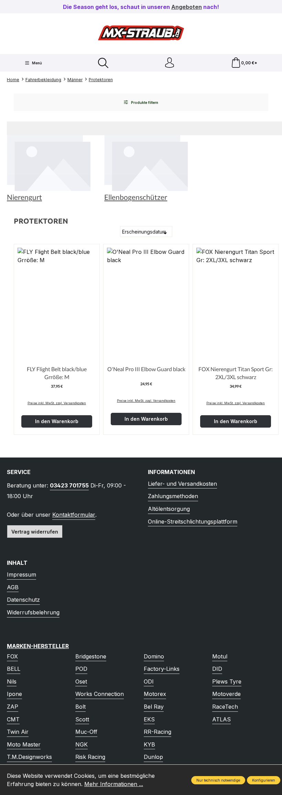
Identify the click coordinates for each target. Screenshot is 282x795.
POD (81, 668)
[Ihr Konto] (169, 62)
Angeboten (186, 6)
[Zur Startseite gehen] (141, 32)
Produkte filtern (144, 102)
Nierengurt (24, 197)
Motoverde (226, 693)
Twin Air (18, 731)
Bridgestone (90, 656)
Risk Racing (90, 756)
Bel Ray (154, 706)
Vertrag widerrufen (34, 532)
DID (217, 668)
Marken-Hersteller (38, 646)
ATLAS (221, 719)
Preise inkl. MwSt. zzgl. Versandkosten (57, 403)
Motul (219, 656)
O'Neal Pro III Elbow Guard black (146, 369)
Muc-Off (86, 731)
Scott (82, 719)
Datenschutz (23, 599)
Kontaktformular (73, 514)
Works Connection (99, 693)
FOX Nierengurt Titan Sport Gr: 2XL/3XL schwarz (235, 373)
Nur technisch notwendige (218, 780)
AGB (13, 587)
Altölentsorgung (169, 508)
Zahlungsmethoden (173, 496)
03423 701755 (69, 485)
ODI (149, 681)
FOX (12, 656)
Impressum (21, 574)
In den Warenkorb (56, 421)
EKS (149, 719)
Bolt (80, 706)
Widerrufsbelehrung (33, 612)
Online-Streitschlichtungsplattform (192, 521)
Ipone (14, 693)
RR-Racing (157, 731)
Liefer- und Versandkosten (182, 483)
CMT (13, 719)
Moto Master (24, 744)
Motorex (155, 693)
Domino (154, 656)
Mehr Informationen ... (113, 784)
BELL (13, 668)
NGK (81, 744)
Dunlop (153, 756)
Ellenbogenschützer (135, 197)
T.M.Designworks (29, 756)
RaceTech (225, 706)
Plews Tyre (226, 681)
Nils (12, 681)
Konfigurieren (263, 780)
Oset (81, 681)
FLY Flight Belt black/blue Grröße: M (57, 373)
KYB (149, 744)
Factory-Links (162, 668)
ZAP (12, 706)
